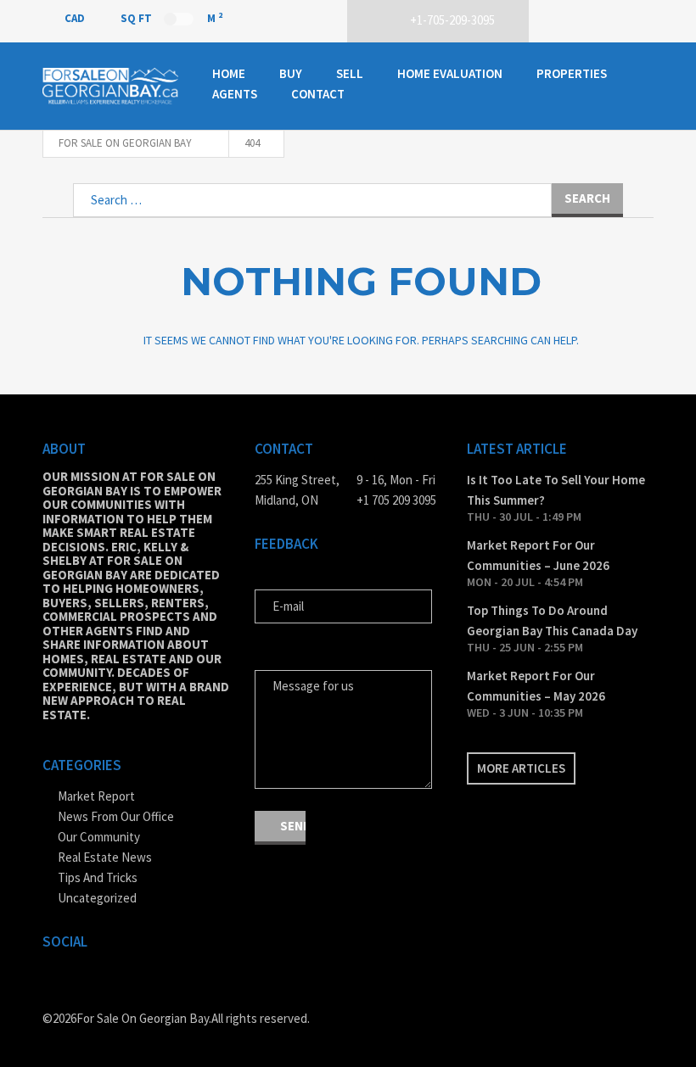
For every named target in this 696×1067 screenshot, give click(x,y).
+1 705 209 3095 (396, 500)
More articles (521, 768)
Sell (349, 73)
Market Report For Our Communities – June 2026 (538, 555)
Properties (571, 73)
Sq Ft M (171, 17)
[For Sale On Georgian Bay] (110, 85)
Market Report (96, 796)
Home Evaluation (449, 73)
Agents (234, 94)
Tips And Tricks (98, 877)
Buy (290, 73)
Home (228, 73)
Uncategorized (97, 898)
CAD (76, 18)
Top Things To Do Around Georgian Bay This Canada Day (552, 620)
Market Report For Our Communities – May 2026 (536, 686)
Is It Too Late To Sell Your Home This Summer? (556, 490)
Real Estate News (105, 857)
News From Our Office (116, 816)
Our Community (99, 837)
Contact (318, 94)
